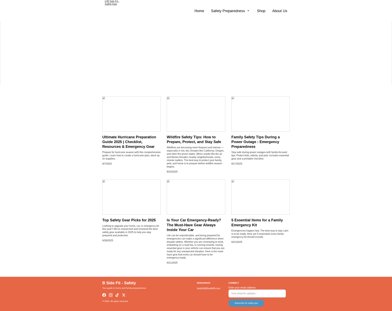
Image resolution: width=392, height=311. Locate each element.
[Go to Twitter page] (124, 295)
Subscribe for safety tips (246, 303)
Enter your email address (242, 287)
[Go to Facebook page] (104, 295)
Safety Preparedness (228, 11)
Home (199, 11)
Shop (261, 11)
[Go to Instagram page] (111, 295)
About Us (279, 11)
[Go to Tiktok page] (117, 295)
